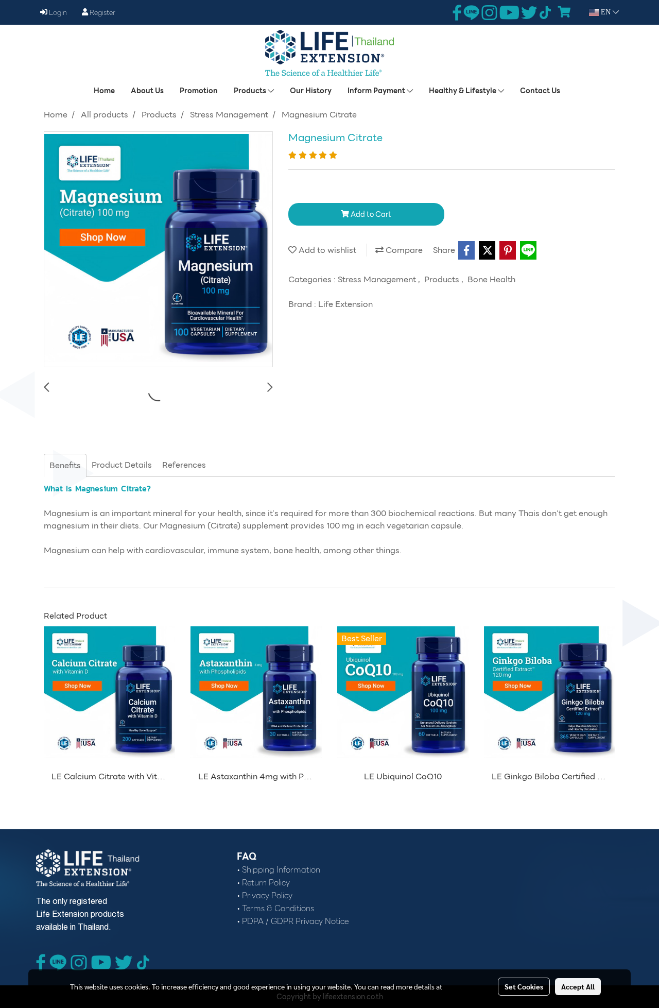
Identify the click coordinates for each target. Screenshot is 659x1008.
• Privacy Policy (264, 895)
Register (101, 12)
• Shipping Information (278, 869)
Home (104, 90)
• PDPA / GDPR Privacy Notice (293, 921)
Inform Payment (377, 90)
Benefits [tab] (65, 465)
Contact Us (540, 90)
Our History (311, 90)
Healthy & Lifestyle (463, 90)
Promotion (199, 90)
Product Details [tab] (122, 464)
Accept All (578, 986)
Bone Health (491, 279)
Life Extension (345, 304)
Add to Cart (370, 214)
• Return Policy (263, 882)
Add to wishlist (326, 250)
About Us (147, 90)
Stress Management (378, 279)
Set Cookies (524, 986)
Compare (403, 250)
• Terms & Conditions (275, 908)
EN (606, 12)
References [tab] (184, 464)
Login (57, 12)
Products (251, 90)
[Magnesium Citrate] (158, 250)
